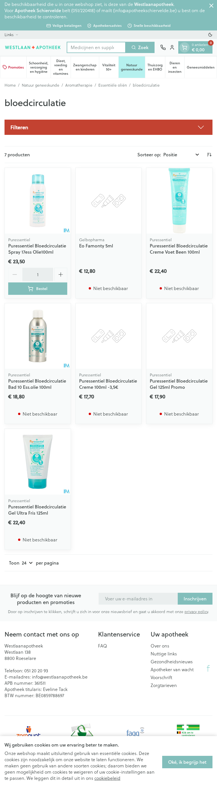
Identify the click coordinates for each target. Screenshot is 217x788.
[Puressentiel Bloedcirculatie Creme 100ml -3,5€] (109, 336)
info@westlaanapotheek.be (60, 676)
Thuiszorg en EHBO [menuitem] (156, 67)
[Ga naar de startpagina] (33, 47)
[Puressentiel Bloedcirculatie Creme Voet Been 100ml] (179, 201)
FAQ (102, 646)
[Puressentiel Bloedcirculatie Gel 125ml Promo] (179, 336)
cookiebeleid (107, 778)
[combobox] (96, 47)
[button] (108, 127)
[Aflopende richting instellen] (209, 154)
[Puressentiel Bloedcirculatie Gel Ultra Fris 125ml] (38, 462)
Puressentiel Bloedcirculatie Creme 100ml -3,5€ (108, 383)
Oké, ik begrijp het (187, 762)
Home (10, 85)
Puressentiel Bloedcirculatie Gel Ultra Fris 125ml (37, 509)
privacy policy (196, 611)
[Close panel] (211, 5)
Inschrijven (195, 598)
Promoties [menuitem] (16, 67)
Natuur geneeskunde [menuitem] (133, 67)
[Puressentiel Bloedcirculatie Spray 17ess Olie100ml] (38, 201)
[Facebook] (208, 668)
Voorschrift (161, 677)
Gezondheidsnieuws (172, 662)
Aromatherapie (78, 85)
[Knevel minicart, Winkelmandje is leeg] (184, 47)
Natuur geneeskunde (40, 85)
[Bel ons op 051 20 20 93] (163, 47)
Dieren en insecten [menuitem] (176, 67)
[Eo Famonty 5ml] (109, 201)
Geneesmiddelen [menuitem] (202, 68)
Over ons (160, 646)
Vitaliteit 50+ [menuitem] (110, 67)
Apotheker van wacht (172, 669)
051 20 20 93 (36, 670)
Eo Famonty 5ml (96, 245)
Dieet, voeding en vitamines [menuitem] (62, 67)
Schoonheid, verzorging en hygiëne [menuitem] (40, 67)
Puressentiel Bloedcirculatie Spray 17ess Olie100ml (37, 248)
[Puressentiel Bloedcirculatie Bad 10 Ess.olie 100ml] (38, 336)
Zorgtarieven (164, 685)
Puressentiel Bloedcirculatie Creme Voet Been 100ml (179, 248)
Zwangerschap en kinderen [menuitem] (86, 67)
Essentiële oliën (112, 85)
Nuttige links (164, 654)
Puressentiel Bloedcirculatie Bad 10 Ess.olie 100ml (37, 383)
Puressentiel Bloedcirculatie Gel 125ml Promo (179, 383)
